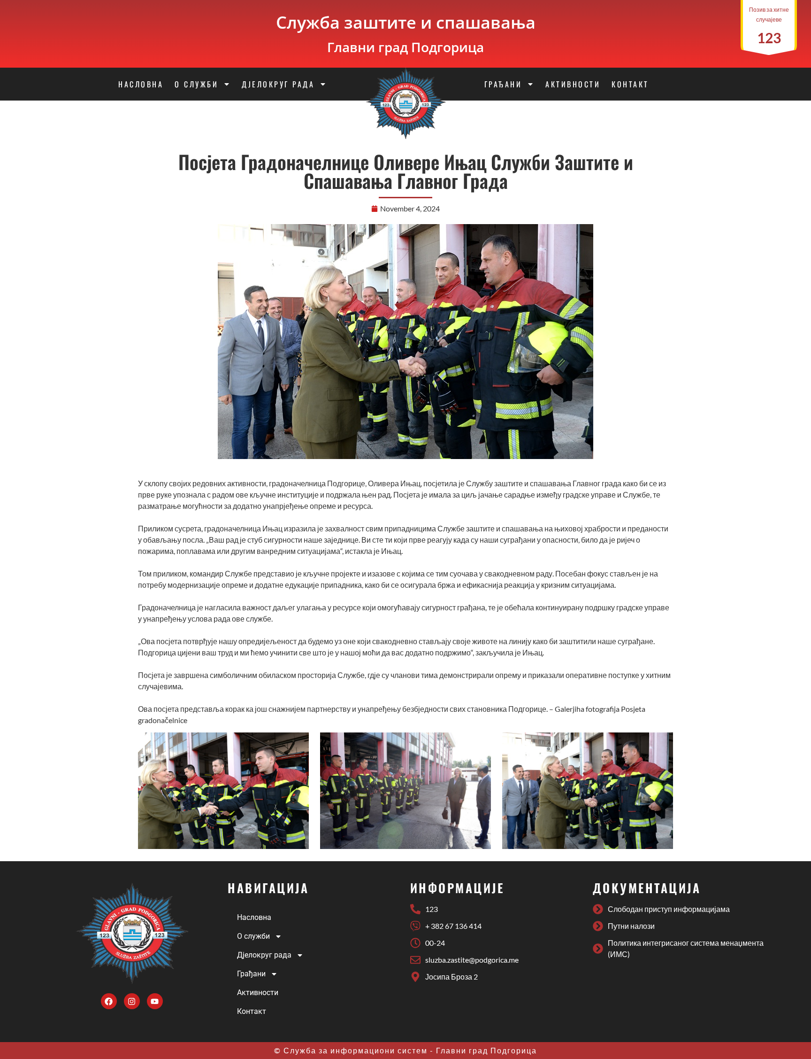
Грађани (503, 84)
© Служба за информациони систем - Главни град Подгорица (405, 1050)
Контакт (630, 84)
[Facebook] (109, 1001)
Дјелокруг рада (278, 84)
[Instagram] (132, 1001)
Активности (572, 84)
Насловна (140, 84)
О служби (196, 84)
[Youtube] (155, 1001)
